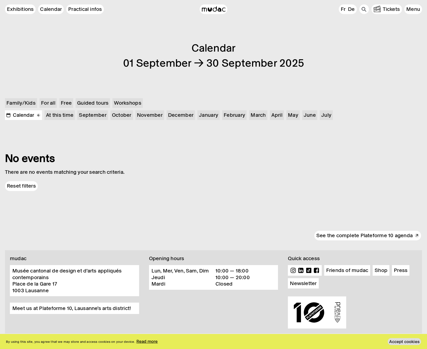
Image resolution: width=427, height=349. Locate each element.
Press (400, 270)
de (351, 9)
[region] (213, 341)
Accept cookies (404, 341)
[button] (413, 9)
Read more (147, 341)
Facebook (316, 270)
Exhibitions (20, 9)
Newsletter (303, 283)
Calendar (51, 9)
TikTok (309, 270)
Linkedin (301, 270)
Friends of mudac (347, 270)
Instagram (293, 270)
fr (343, 9)
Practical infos (85, 9)
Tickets (391, 9)
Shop (381, 270)
